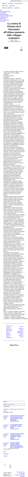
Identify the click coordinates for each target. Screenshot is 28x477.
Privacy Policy (20, 472)
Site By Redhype (22, 475)
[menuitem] (5, 11)
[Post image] (7, 353)
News (6, 47)
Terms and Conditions (20, 474)
